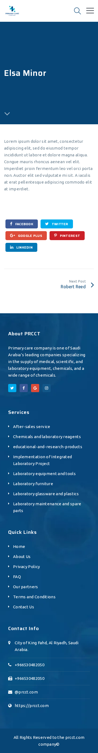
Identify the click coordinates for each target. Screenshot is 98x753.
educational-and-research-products (47, 446)
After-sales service (31, 426)
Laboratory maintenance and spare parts (47, 507)
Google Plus (29, 235)
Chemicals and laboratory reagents (47, 436)
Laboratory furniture (33, 483)
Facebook (23, 224)
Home (19, 546)
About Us (21, 556)
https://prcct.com (32, 705)
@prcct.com (26, 692)
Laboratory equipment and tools (44, 473)
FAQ (17, 576)
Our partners (25, 586)
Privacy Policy (26, 566)
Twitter (59, 224)
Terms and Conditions (34, 596)
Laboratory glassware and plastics (46, 493)
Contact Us (23, 607)
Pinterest (69, 235)
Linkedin (24, 247)
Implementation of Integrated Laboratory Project (42, 460)
